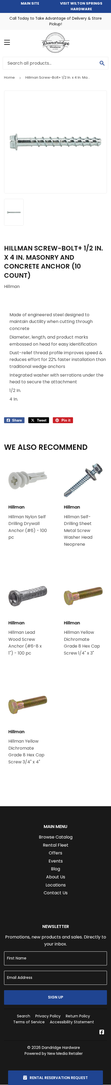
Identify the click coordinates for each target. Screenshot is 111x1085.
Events (55, 861)
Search (23, 1016)
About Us (55, 877)
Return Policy (78, 1016)
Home (9, 77)
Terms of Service (29, 1022)
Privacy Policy (48, 1016)
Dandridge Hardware (61, 1047)
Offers (55, 853)
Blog (55, 869)
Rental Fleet (55, 845)
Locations (56, 885)
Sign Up (55, 997)
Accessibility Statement (72, 1022)
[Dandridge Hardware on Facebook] (101, 1033)
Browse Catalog (55, 837)
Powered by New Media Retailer (54, 1053)
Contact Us (56, 893)
